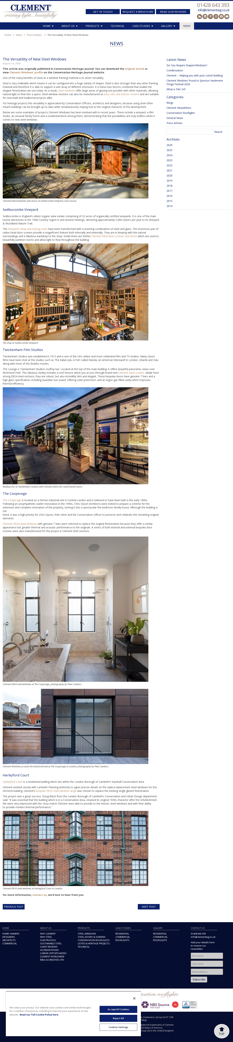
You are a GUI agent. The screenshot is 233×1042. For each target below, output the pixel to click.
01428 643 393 (213, 4)
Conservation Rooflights (181, 113)
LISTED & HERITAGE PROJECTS (94, 943)
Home (8, 34)
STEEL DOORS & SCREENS (92, 937)
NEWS (186, 26)
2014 (169, 206)
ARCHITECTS (9, 940)
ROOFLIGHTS (122, 940)
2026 (169, 145)
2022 (169, 165)
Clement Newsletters (179, 107)
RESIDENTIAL (122, 933)
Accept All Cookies (118, 1009)
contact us (39, 895)
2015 (169, 201)
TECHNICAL (117, 26)
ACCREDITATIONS (49, 950)
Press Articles (34, 34)
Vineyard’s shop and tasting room (27, 229)
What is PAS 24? (176, 89)
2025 (169, 150)
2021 (169, 170)
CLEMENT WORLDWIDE (52, 956)
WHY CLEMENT (48, 933)
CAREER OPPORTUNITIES (53, 953)
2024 (169, 155)
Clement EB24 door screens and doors (114, 236)
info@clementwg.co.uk (213, 10)
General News (175, 118)
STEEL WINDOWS (87, 933)
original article (134, 68)
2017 (169, 190)
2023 (169, 160)
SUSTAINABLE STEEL (51, 943)
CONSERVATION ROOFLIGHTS (94, 940)
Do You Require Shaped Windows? (187, 65)
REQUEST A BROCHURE (138, 11)
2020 (169, 175)
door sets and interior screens (121, 94)
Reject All (118, 1018)
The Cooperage (12, 500)
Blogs (170, 102)
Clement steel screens (131, 372)
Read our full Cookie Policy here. (39, 1014)
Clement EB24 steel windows (20, 523)
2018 (169, 185)
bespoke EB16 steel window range (56, 791)
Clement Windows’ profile (26, 72)
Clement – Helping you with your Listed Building (195, 75)
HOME (46, 26)
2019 (169, 180)
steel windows (66, 90)
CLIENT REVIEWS (49, 946)
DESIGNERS (8, 937)
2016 (169, 196)
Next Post (149, 906)
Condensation (175, 70)
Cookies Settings (118, 1027)
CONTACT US (198, 928)
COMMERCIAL (9, 943)
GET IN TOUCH (103, 11)
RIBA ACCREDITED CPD (52, 959)
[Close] (134, 998)
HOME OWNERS (10, 933)
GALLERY (166, 26)
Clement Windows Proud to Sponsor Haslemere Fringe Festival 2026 (195, 82)
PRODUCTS (92, 26)
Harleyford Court (12, 781)
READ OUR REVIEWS (173, 11)
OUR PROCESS (48, 940)
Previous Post (13, 906)
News (19, 34)
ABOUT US (68, 26)
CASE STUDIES (141, 26)
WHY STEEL (46, 937)
